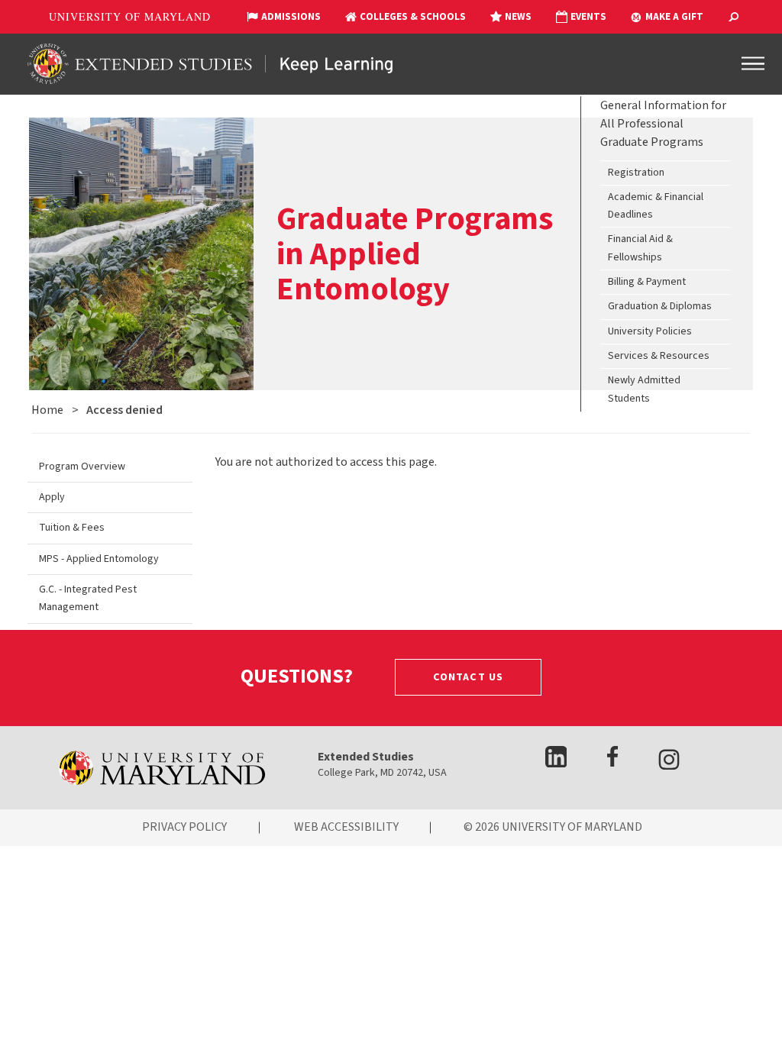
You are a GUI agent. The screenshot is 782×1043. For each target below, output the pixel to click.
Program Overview (82, 466)
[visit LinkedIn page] (556, 763)
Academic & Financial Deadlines (655, 205)
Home (47, 410)
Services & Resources (658, 355)
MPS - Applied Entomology (99, 559)
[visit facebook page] (612, 763)
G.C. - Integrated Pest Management (88, 598)
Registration (636, 172)
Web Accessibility (346, 827)
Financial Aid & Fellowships (640, 248)
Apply (52, 497)
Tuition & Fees (72, 527)
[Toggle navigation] (753, 63)
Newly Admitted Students (644, 389)
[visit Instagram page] (669, 763)
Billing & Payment (647, 281)
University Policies (650, 331)
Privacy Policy (184, 827)
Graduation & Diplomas (660, 307)
